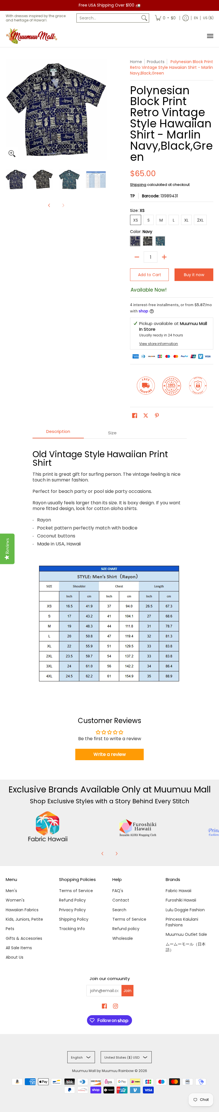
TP (132, 196)
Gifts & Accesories (24, 938)
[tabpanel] (110, 568)
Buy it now (194, 275)
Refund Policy (72, 900)
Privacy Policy (72, 910)
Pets (10, 929)
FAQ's (117, 891)
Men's (11, 891)
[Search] (144, 18)
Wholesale (122, 938)
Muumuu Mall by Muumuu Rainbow (103, 1070)
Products (156, 62)
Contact (120, 900)
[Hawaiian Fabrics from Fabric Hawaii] (48, 826)
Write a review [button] (110, 754)
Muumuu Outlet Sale (186, 934)
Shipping (138, 184)
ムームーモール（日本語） (186, 947)
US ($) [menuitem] (208, 17)
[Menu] (209, 36)
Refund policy (125, 929)
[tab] (58, 433)
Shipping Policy (73, 919)
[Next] (116, 853)
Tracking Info (72, 929)
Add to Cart (149, 275)
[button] (135, 416)
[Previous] (49, 205)
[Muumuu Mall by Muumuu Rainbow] (33, 36)
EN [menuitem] (196, 17)
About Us (14, 957)
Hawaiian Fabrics (22, 910)
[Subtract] (137, 257)
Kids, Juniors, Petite (24, 919)
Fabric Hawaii (178, 891)
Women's (15, 900)
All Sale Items (19, 948)
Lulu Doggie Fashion (185, 910)
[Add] (164, 257)
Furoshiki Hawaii (181, 900)
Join (127, 990)
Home (136, 62)
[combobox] (108, 18)
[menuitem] (165, 18)
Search (119, 910)
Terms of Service (76, 891)
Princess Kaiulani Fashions (182, 922)
